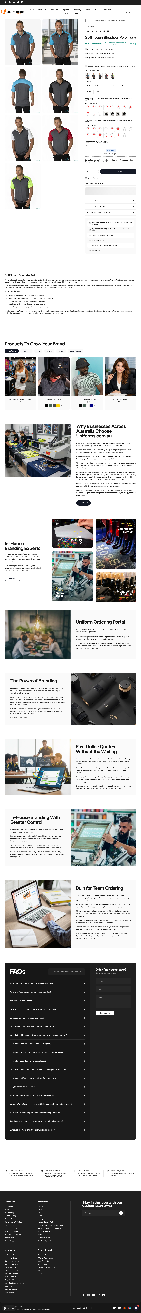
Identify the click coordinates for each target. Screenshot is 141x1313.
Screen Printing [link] (61, 595)
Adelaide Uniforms (11, 1264)
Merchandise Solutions (46, 1267)
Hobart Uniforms (11, 1286)
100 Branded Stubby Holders (20, 399)
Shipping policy (46, 1309)
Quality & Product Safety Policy (49, 1228)
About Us (41, 1206)
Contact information (26, 1309)
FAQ (39, 1213)
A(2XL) (123, 86)
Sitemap (41, 1216)
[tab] (12, 351)
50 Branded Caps (54, 399)
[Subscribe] (121, 1213)
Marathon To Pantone (46, 1241)
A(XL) (113, 86)
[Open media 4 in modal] (60, 90)
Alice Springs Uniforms (13, 1292)
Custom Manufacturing (13, 1222)
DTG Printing (9, 1213)
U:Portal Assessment (45, 1258)
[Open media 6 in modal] (60, 138)
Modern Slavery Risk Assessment (50, 1225)
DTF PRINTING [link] (76, 539)
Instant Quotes (10, 1238)
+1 (95, 405)
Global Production (44, 1264)
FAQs (64, 971)
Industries (41, 1235)
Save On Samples (11, 1231)
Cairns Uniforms (11, 1277)
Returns (40, 1274)
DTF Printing (9, 1209)
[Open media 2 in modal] (23, 42)
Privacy (40, 1219)
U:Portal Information (45, 1255)
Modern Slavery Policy (46, 1222)
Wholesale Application (13, 1235)
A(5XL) (99, 92)
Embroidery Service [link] (125, 530)
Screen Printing (10, 1216)
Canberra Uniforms (12, 1261)
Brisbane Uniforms (12, 1274)
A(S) (88, 86)
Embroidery (9, 1206)
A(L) (105, 86)
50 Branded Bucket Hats (87, 399)
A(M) (96, 86)
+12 (61, 405)
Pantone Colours (44, 1238)
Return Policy (10, 1225)
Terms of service (36, 1309)
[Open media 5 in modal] (23, 138)
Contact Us (42, 1209)
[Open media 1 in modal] (60, 42)
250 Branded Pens (120, 399)
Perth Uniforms (10, 1267)
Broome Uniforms (11, 1270)
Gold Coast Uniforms (12, 1280)
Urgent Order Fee (11, 1241)
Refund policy (16, 1309)
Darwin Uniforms (11, 1289)
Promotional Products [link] (125, 593)
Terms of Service (44, 1231)
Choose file (110, 150)
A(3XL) (89, 92)
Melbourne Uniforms (12, 1255)
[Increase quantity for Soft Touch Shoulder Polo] (96, 171)
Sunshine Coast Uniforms (14, 1283)
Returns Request (11, 1228)
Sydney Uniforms (11, 1258)
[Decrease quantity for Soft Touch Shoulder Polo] (87, 171)
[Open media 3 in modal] (23, 90)
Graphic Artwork (11, 1219)
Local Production (44, 1261)
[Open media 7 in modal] (23, 186)
